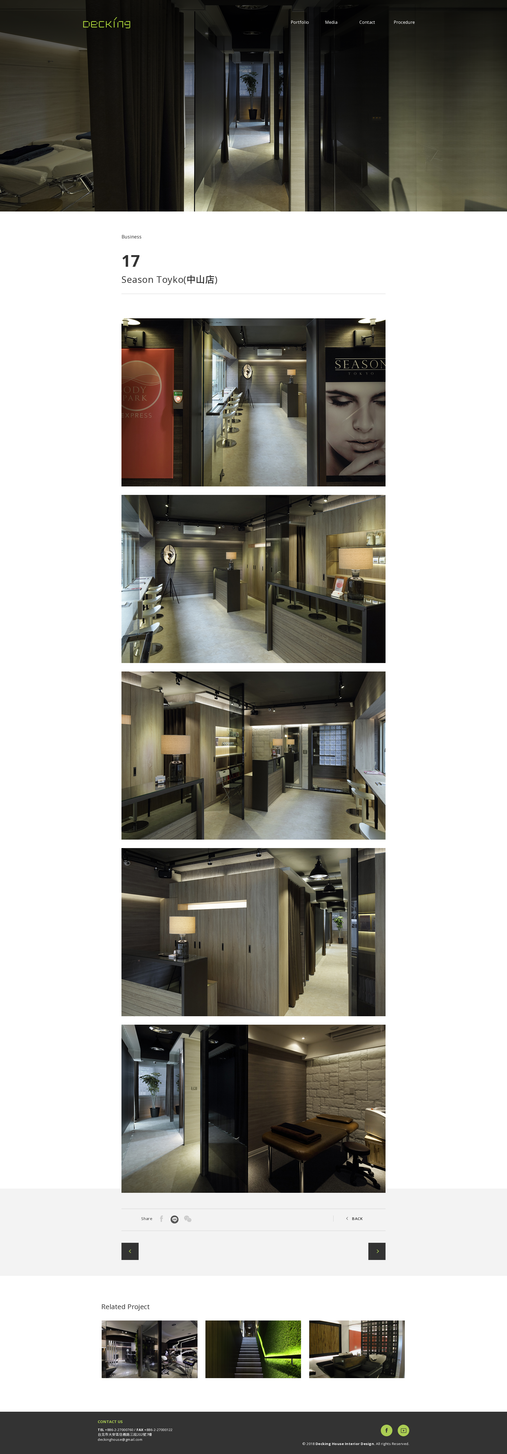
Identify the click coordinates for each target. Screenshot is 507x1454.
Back (357, 1218)
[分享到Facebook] (161, 1219)
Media (331, 22)
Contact (367, 22)
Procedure (404, 22)
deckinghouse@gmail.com (120, 1439)
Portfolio (300, 22)
